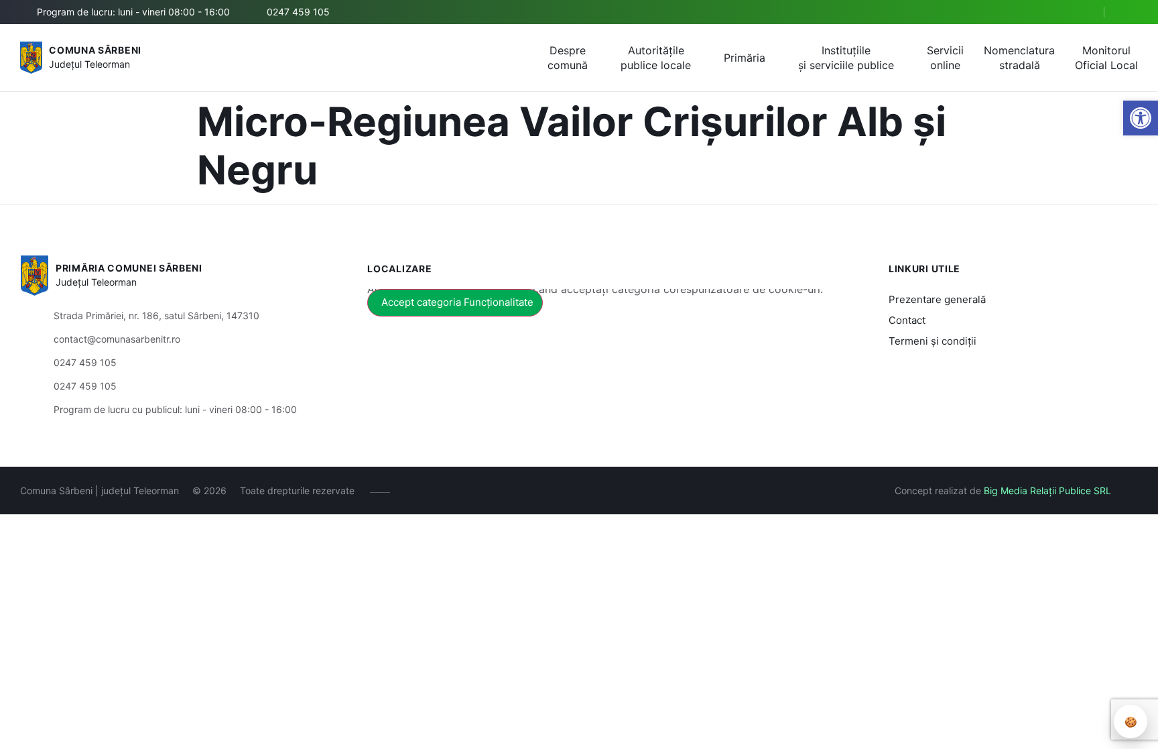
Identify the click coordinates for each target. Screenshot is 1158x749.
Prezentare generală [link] (937, 299)
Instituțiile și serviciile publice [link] (846, 58)
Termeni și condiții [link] (932, 341)
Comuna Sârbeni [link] (95, 50)
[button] (1082, 13)
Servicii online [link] (945, 58)
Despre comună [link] (568, 58)
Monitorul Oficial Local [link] (1106, 58)
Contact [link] (907, 320)
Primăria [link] (744, 57)
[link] (1140, 118)
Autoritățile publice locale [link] (656, 58)
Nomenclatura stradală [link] (1019, 58)
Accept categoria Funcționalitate (457, 302)
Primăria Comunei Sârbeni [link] (129, 268)
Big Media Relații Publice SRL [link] (1047, 490)
